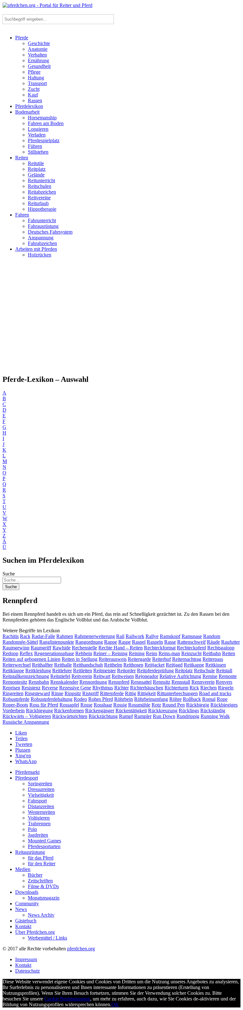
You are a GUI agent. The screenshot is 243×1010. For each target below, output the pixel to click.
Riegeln (226, 687)
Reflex (26, 653)
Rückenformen (69, 710)
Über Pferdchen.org (35, 932)
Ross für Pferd (43, 705)
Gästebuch (25, 920)
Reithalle (63, 665)
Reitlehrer (62, 670)
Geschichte (39, 43)
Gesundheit (39, 66)
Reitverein (82, 676)
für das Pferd (40, 857)
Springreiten (40, 783)
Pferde (21, 37)
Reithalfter (42, 665)
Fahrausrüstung (43, 226)
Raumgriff (41, 647)
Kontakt (23, 926)
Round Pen (173, 705)
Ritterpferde (112, 693)
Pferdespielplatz (43, 140)
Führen (35, 146)
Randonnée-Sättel (20, 642)
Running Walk (215, 716)
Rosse (86, 705)
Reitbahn (212, 653)
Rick (194, 687)
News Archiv (41, 915)
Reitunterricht (41, 180)
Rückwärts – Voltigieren (27, 716)
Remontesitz (15, 682)
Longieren (38, 129)
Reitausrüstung (30, 852)
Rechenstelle (84, 647)
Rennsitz (161, 682)
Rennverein (203, 682)
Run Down (164, 716)
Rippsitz (73, 693)
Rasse (170, 642)
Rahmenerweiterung (94, 636)
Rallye (152, 636)
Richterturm (176, 687)
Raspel (139, 642)
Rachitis (11, 636)
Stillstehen (38, 152)
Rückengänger (99, 710)
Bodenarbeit (27, 112)
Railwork (135, 636)
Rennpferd (118, 682)
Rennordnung (93, 682)
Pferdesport (26, 778)
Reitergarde (139, 659)
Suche (9, 573)
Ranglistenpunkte (56, 642)
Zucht (34, 89)
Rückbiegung (39, 710)
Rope (222, 699)
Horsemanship (42, 117)
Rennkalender (64, 682)
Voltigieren (39, 818)
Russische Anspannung (26, 722)
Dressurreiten (41, 789)
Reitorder (126, 670)
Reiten (21, 157)
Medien (22, 869)
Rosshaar (103, 705)
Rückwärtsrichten (69, 716)
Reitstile (36, 163)
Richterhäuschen (146, 687)
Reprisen (11, 687)
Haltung (36, 77)
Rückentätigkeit (131, 710)
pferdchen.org (81, 948)
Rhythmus (102, 687)
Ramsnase (192, 636)
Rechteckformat (160, 647)
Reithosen (133, 665)
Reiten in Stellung (79, 659)
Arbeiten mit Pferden (36, 249)
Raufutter (230, 642)
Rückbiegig (197, 705)
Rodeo (80, 699)
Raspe (124, 642)
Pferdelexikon (29, 106)
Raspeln (155, 642)
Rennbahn (38, 682)
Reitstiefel (60, 676)
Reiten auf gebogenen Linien (31, 659)
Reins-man (169, 653)
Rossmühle (139, 705)
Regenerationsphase (54, 653)
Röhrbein (123, 699)
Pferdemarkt (27, 772)
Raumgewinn (16, 647)
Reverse (50, 687)
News (21, 909)
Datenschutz (27, 970)
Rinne (57, 693)
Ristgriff (90, 693)
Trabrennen (39, 823)
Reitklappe (13, 670)
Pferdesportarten (44, 846)
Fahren (22, 214)
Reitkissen (215, 665)
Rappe (110, 642)
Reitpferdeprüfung (155, 670)
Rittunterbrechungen (177, 693)
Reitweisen (123, 676)
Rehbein (83, 653)
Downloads (26, 892)
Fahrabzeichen (42, 243)
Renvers (224, 682)
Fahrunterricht (42, 220)
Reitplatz (37, 169)
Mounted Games (44, 840)
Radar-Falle (43, 636)
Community (27, 903)
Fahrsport (37, 800)
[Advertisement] (121, 318)
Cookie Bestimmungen (67, 998)
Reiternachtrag (186, 659)
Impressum (26, 959)
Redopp (10, 653)
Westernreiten (41, 812)
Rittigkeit (146, 693)
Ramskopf (170, 636)
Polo (32, 829)
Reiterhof (161, 659)
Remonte (228, 676)
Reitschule (204, 670)
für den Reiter (41, 863)
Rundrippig (188, 716)
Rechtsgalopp (220, 647)
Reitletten (82, 670)
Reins (151, 653)
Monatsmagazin (43, 897)
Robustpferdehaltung (51, 699)
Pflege (34, 72)
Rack (25, 636)
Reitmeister (104, 670)
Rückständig (212, 710)
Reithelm (113, 665)
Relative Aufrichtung (180, 676)
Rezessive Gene (75, 687)
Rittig (130, 693)
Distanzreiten (41, 806)
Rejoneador (146, 676)
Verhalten (37, 54)
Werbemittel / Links (47, 937)
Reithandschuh (88, 665)
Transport (37, 83)
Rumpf (126, 716)
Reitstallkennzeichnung (26, 676)
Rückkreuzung (163, 710)
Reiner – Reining (110, 653)
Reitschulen (39, 186)
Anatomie (37, 49)
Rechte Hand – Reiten (120, 647)
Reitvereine (39, 197)
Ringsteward (37, 693)
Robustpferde (16, 699)
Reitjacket (155, 665)
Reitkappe (194, 665)
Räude (213, 642)
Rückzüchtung (103, 716)
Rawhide (62, 647)
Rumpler (143, 716)
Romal (208, 699)
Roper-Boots (15, 705)
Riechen (208, 687)
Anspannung (40, 237)
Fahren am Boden (46, 123)
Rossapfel (69, 705)
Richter (121, 687)
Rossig (120, 705)
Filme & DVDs (43, 886)
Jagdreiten (38, 835)
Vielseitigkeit (41, 795)
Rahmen (64, 636)
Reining (137, 653)
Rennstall (180, 682)
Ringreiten (13, 693)
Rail (120, 636)
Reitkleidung (38, 670)
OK (115, 1004)
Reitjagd (174, 665)
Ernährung (38, 60)
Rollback (192, 699)
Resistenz (31, 687)
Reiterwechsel (17, 665)
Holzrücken (39, 254)
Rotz (156, 705)
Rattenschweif (191, 642)
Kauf (33, 94)
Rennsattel (141, 682)
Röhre (175, 699)
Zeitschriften (40, 880)
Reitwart (101, 676)
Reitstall (224, 670)
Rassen (35, 100)
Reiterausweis (113, 659)
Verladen (37, 134)
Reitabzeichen (42, 192)
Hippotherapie (42, 209)
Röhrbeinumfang (151, 699)
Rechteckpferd (191, 647)
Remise (209, 676)
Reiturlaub (38, 203)
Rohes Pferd (100, 699)
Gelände (36, 174)
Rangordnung (89, 642)
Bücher (35, 875)
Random (211, 636)
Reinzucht (191, 653)
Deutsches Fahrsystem (50, 232)
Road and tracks (215, 693)
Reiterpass (212, 659)
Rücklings (189, 710)
